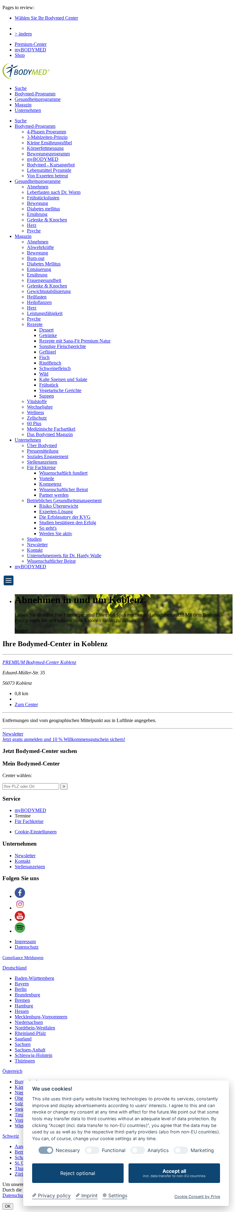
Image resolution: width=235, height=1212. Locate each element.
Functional (113, 1150)
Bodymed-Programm (35, 93)
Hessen (22, 1011)
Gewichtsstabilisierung (49, 291)
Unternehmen (28, 110)
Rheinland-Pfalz (30, 1033)
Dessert (46, 329)
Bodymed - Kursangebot (51, 164)
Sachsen (23, 1044)
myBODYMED (30, 49)
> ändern (23, 33)
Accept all (174, 1173)
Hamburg (24, 1005)
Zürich (21, 1174)
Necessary (68, 1150)
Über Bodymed (42, 445)
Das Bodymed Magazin (50, 434)
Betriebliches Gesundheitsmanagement (64, 500)
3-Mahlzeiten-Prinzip (47, 137)
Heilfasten (37, 296)
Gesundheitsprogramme (38, 99)
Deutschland (14, 967)
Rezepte (35, 324)
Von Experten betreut (47, 175)
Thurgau (23, 1168)
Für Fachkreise (41, 467)
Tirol (19, 1114)
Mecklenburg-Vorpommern (41, 1016)
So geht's (48, 528)
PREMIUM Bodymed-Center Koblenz (39, 662)
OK (8, 1206)
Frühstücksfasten (43, 197)
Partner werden (54, 495)
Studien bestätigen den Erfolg (67, 522)
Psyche (34, 230)
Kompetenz (50, 484)
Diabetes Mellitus (44, 263)
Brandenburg (27, 994)
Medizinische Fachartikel (51, 429)
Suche (21, 88)
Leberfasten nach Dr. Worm (53, 192)
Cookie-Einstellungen (36, 831)
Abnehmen (37, 186)
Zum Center (26, 704)
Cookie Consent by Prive (197, 1196)
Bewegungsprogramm (48, 153)
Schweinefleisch (55, 368)
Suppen (46, 395)
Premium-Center (31, 44)
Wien (20, 1125)
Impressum (25, 941)
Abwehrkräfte (40, 247)
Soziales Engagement (47, 456)
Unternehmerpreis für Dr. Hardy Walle (64, 555)
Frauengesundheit (44, 280)
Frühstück (48, 384)
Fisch (44, 357)
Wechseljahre (40, 407)
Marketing (202, 1150)
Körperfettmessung (45, 148)
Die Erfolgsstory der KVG (65, 517)
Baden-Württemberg (34, 978)
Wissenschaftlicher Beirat (63, 489)
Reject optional (77, 1173)
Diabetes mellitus (43, 208)
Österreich (12, 1071)
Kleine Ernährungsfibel (49, 142)
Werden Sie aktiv (55, 533)
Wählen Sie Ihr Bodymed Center (46, 17)
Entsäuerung (39, 269)
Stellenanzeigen (42, 462)
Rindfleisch (50, 362)
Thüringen (25, 1060)
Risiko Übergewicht (58, 506)
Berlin (21, 989)
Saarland (23, 1038)
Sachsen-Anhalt (30, 1049)
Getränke (48, 335)
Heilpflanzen (39, 302)
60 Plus (34, 423)
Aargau (22, 1146)
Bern (19, 1152)
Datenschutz (27, 947)
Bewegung (37, 203)
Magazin (23, 104)
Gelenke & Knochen (47, 219)
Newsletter (37, 544)
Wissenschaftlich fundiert (63, 473)
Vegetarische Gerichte (60, 390)
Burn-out (35, 258)
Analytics (158, 1150)
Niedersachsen (29, 1022)
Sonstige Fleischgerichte (62, 346)
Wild (43, 373)
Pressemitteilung (42, 451)
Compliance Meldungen (22, 957)
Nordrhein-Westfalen (35, 1027)
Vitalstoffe (37, 401)
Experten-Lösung (56, 511)
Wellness (35, 412)
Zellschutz (37, 418)
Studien (34, 539)
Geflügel (47, 351)
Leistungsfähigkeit (44, 313)
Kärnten (22, 1087)
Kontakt (35, 550)
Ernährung (37, 214)
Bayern (22, 983)
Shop (20, 55)
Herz (31, 225)
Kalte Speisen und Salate (63, 379)
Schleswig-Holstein (33, 1055)
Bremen (22, 1000)
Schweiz (10, 1136)
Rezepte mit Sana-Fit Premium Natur (74, 340)
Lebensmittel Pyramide (49, 170)
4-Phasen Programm (46, 131)
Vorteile (46, 478)
